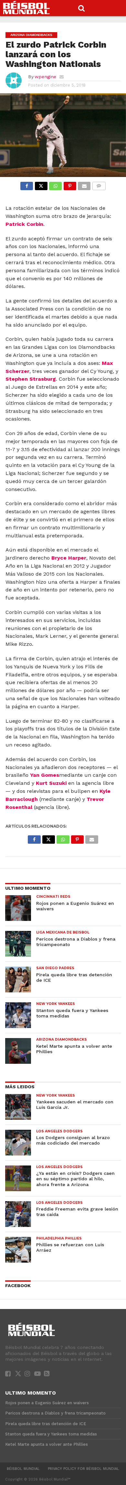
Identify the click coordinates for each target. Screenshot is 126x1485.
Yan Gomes (44, 775)
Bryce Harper (68, 558)
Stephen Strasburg (30, 379)
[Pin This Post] (69, 184)
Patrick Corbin (24, 224)
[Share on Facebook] (26, 184)
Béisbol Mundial (23, 1469)
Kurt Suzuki (51, 783)
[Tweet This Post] (41, 184)
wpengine (45, 76)
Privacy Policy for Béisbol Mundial (83, 1469)
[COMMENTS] (98, 184)
